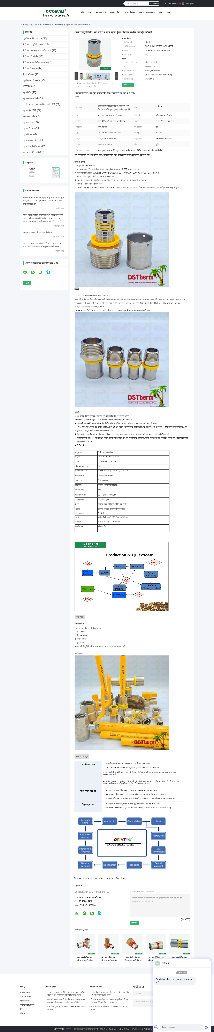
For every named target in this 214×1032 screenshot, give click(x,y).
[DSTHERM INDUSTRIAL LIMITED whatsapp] (34, 272)
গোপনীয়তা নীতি (59, 1029)
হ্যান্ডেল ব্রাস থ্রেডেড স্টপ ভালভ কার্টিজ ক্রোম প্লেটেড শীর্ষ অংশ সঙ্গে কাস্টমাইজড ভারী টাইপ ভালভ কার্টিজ (65, 993)
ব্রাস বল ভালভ (28, 122)
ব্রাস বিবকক (27, 134)
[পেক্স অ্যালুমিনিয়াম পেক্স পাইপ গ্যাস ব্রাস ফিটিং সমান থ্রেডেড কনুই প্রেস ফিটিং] (179, 944)
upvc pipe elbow (102, 878)
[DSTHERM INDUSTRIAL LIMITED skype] (50, 272)
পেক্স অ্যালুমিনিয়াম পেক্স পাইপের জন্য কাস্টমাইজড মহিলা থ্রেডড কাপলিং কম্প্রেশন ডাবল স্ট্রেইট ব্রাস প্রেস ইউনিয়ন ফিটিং (132, 959)
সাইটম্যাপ (23, 1013)
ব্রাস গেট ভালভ (29, 128)
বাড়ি (82, 12)
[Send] (206, 1027)
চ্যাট (125, 84)
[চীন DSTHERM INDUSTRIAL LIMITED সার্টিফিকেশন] (32, 172)
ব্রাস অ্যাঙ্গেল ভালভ (30, 140)
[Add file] (156, 1027)
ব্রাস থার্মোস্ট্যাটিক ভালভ (32, 146)
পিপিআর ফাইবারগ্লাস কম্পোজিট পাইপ (37, 50)
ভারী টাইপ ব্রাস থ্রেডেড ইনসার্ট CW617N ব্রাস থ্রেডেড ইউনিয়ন (66, 1008)
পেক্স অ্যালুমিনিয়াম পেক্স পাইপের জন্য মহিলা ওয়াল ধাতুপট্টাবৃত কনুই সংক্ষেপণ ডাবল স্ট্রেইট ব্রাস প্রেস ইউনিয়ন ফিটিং (108, 959)
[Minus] (206, 963)
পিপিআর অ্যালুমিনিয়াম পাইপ (33, 44)
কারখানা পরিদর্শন (115, 12)
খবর (160, 12)
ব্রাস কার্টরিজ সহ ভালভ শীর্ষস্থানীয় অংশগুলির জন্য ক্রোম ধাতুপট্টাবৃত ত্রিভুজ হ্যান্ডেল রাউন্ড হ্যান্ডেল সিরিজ (66, 1000)
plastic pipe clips (86, 878)
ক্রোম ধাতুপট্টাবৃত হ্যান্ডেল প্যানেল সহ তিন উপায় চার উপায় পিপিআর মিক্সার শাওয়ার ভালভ (110, 993)
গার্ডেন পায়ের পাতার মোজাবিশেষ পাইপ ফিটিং (39, 104)
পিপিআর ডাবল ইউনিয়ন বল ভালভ (35, 62)
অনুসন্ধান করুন (154, 3)
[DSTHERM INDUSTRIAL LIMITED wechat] (42, 272)
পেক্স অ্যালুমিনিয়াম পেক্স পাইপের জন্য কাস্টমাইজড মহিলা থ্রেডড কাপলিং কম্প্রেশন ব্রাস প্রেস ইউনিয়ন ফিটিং (156, 959)
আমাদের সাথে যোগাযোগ (147, 12)
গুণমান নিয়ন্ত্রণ (130, 12)
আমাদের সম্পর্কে (100, 12)
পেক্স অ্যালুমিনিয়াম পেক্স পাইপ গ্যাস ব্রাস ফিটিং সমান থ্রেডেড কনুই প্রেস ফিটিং (179, 959)
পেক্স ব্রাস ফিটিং (29, 116)
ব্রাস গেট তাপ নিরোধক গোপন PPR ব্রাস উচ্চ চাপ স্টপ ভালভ (109, 1008)
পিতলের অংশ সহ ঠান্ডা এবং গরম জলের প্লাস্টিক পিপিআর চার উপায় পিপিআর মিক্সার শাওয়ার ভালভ (109, 1000)
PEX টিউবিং (28, 86)
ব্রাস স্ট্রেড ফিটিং (29, 110)
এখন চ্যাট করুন (170, 3)
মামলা (168, 12)
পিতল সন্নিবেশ (28, 74)
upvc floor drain (118, 878)
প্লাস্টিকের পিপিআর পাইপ (32, 38)
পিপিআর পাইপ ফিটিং (30, 56)
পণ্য (89, 12)
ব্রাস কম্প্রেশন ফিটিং (31, 98)
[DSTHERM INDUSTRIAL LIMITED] (56, 13)
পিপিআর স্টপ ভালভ (30, 68)
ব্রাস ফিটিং (33, 24)
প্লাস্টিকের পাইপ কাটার (31, 80)
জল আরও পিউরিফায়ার (31, 152)
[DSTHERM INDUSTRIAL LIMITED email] (27, 272)
